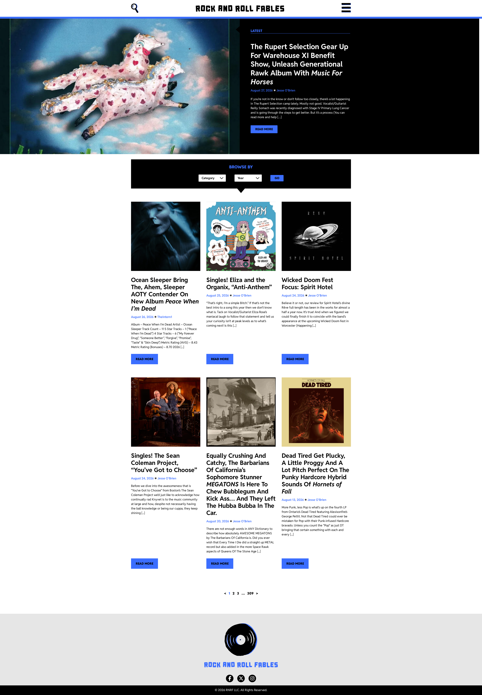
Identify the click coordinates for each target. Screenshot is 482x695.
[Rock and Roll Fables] (240, 8)
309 (250, 593)
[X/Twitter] (241, 678)
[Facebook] (229, 678)
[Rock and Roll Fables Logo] (241, 645)
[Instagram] (252, 678)
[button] (135, 8)
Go (277, 178)
